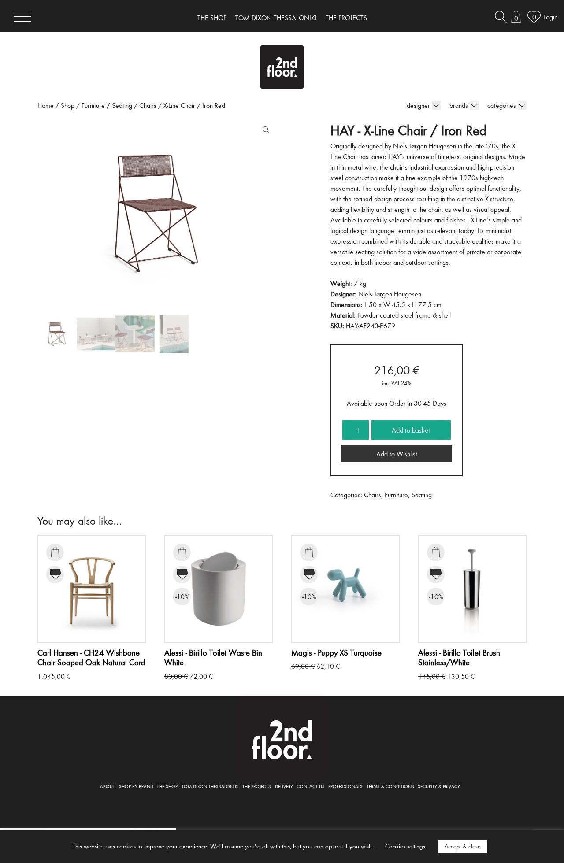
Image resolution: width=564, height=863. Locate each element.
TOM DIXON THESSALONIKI (276, 17)
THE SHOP (211, 17)
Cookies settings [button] (405, 846)
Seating (122, 105)
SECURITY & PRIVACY (439, 786)
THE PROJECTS (346, 17)
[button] (264, 131)
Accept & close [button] (463, 846)
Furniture (93, 105)
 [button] (55, 552)
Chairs (147, 105)
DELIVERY (284, 786)
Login (550, 16)
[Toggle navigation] (22, 16)
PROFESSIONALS (345, 786)
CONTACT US (311, 786)
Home (45, 105)
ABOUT (107, 786)
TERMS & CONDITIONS (390, 786)
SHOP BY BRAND (136, 786)
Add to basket (411, 430)
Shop (67, 105)
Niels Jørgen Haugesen (389, 293)
